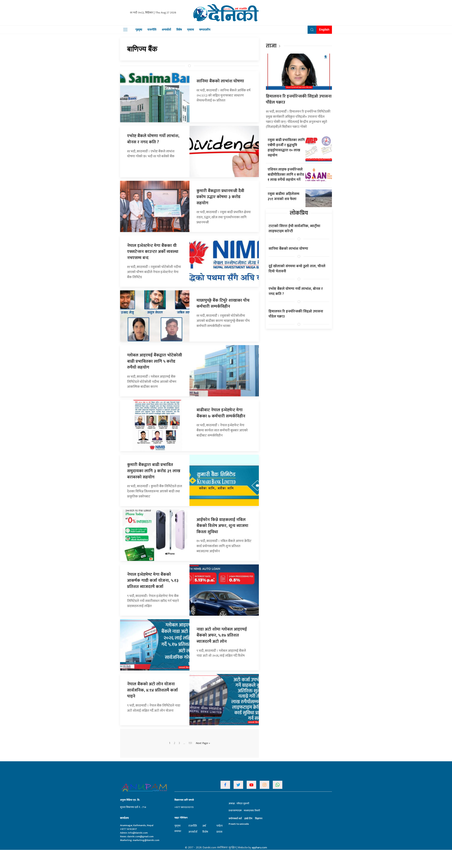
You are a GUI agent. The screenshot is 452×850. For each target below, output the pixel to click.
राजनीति (151, 29)
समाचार (177, 831)
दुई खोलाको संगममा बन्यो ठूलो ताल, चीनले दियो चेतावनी (297, 268)
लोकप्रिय (299, 213)
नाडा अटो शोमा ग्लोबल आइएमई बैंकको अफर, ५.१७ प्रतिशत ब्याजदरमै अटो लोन (222, 635)
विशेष (179, 29)
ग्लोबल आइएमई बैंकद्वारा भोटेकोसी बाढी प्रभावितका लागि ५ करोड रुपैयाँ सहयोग (154, 361)
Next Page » (203, 743)
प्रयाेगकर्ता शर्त (235, 818)
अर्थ (204, 825)
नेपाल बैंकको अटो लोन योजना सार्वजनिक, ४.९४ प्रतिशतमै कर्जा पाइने (152, 690)
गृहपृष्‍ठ (177, 826)
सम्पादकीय (204, 29)
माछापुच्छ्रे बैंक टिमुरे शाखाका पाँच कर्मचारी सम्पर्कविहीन (223, 303)
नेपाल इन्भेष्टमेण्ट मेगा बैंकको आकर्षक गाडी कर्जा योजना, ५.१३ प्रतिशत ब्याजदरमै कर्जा (153, 580)
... (184, 743)
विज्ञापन (258, 818)
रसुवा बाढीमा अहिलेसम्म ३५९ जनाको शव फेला (283, 196)
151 (190, 743)
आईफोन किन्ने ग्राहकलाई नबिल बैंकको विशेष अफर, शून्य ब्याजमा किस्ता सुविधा (222, 525)
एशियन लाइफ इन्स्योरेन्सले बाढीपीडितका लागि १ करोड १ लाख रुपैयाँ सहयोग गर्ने (286, 174)
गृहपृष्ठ (138, 29)
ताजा (271, 46)
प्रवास (190, 29)
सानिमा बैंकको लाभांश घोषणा (220, 81)
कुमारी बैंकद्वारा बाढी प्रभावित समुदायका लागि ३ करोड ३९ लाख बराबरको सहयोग (153, 470)
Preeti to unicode (239, 824)
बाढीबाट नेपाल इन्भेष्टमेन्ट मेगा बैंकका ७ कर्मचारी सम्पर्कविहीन (221, 413)
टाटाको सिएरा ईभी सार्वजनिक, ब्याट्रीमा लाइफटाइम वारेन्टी (294, 228)
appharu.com (259, 847)
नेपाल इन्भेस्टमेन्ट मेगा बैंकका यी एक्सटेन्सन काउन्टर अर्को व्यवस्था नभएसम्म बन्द (152, 251)
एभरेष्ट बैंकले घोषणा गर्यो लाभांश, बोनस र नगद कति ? (153, 139)
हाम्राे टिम (248, 818)
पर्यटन (219, 825)
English (324, 29)
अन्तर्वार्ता (166, 29)
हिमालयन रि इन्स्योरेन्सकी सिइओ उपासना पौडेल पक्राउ (299, 99)
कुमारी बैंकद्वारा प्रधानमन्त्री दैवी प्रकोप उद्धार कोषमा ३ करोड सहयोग (220, 197)
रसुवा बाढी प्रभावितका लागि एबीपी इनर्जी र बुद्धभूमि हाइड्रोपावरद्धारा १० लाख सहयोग (286, 147)
